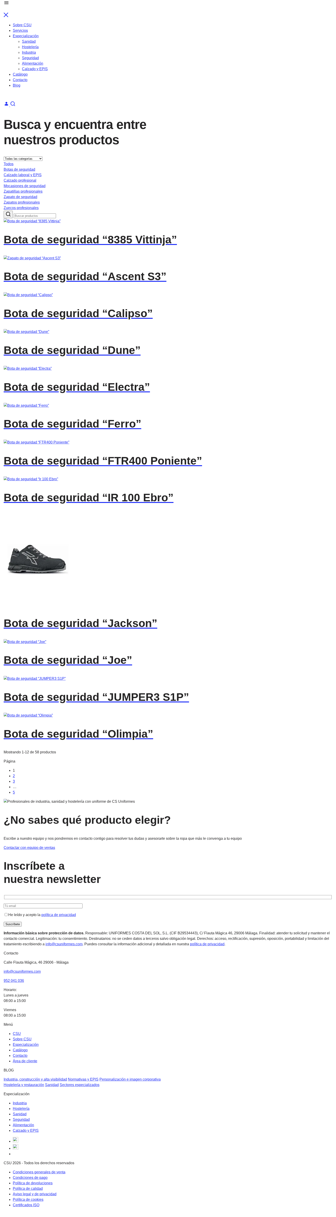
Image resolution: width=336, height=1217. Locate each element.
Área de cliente (25, 1061)
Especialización (26, 36)
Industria (29, 52)
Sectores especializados (79, 1085)
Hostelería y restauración (24, 1085)
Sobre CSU (22, 25)
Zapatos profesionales (22, 202)
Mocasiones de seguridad (24, 186)
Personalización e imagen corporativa (130, 1079)
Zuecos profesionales (21, 208)
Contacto (20, 80)
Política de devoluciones (33, 1183)
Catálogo (20, 74)
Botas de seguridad (19, 169)
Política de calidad (28, 1188)
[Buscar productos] (8, 214)
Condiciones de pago (30, 1178)
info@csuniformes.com (64, 944)
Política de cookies (28, 1199)
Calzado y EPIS (35, 69)
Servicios (20, 30)
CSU (17, 1034)
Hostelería (30, 47)
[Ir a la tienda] (13, 105)
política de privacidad (58, 915)
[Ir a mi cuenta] (7, 105)
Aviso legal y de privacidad (34, 1194)
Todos (8, 164)
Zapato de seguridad (20, 197)
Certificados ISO (26, 1205)
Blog (16, 85)
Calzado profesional (20, 180)
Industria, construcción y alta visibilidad (35, 1079)
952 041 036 (14, 981)
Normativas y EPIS (83, 1079)
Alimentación (32, 63)
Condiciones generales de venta (39, 1172)
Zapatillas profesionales (23, 191)
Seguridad (30, 58)
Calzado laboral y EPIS (23, 175)
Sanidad (29, 41)
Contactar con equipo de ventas (29, 848)
